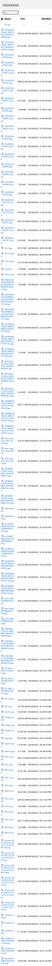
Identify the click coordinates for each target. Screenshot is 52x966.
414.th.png (9, 274)
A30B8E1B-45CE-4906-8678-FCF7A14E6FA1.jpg (7, 404)
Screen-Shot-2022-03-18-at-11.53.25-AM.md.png (7, 844)
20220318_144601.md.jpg (7, 118)
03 (12, 5)
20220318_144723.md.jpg (7, 202)
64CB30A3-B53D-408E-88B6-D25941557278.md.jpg (7, 340)
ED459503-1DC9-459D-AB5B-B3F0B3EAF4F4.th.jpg (7, 589)
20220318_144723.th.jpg (7, 212)
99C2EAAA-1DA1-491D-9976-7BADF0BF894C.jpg (7, 365)
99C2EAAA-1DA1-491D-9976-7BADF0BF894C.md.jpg (7, 378)
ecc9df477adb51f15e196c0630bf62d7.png (7, 540)
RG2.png (8, 785)
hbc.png (8, 706)
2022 (6, 5)
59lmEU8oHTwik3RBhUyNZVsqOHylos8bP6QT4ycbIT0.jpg (7, 284)
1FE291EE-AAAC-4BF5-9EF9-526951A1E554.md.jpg (7, 46)
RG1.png (8, 764)
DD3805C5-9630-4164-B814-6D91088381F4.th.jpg (7, 499)
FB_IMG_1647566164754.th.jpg (7, 690)
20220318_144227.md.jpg (7, 90)
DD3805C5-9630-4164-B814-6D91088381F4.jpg (7, 472)
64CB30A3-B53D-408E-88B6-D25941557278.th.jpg (7, 352)
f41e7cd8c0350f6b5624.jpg (7, 600)
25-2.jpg (8, 248)
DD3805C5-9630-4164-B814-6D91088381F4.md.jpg (7, 486)
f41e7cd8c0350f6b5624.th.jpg (7, 621)
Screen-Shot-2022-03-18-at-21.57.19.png (7, 893)
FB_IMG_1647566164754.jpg (7, 680)
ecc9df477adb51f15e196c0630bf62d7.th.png (7, 552)
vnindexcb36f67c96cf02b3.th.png (7, 960)
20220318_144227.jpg (7, 81)
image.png (9, 725)
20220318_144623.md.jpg (7, 146)
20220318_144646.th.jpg (7, 184)
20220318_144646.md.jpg (7, 174)
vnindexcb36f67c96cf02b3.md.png (7, 940)
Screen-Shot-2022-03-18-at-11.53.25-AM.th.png (7, 869)
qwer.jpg (8, 738)
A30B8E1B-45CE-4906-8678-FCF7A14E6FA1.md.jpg (7, 417)
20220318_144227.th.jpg (7, 100)
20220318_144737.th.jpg (7, 240)
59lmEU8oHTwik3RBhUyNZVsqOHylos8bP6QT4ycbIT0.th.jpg (7, 314)
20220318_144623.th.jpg (7, 156)
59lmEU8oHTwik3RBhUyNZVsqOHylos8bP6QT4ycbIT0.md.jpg (7, 299)
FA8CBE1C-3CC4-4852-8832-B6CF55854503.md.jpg (7, 646)
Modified (46, 19)
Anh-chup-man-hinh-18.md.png (7, 440)
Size (22, 19)
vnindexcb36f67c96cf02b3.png (7, 950)
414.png (8, 269)
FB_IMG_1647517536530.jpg (7, 670)
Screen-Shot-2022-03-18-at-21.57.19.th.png (7, 906)
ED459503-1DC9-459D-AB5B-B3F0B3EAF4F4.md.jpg (7, 577)
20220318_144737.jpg (7, 221)
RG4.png (8, 827)
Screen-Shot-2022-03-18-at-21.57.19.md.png (7, 881)
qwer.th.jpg (9, 751)
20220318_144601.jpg (7, 109)
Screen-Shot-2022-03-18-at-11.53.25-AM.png (7, 856)
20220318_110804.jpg (7, 56)
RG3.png (8, 806)
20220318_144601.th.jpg (7, 128)
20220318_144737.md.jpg (7, 230)
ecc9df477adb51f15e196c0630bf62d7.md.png (7, 527)
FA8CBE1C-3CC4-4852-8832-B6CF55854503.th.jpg (7, 659)
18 (16, 5)
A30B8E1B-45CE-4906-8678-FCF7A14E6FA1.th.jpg (7, 429)
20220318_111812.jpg (7, 63)
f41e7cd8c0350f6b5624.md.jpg (7, 610)
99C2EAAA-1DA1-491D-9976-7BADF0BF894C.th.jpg (7, 392)
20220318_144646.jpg (7, 165)
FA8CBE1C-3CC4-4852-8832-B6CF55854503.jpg (7, 632)
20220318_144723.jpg (7, 193)
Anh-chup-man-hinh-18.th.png (7, 460)
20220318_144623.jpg (7, 137)
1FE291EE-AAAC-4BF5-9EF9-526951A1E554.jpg (7, 33)
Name (7, 19)
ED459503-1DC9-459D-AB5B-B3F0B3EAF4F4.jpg (7, 564)
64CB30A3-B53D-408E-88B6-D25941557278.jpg (7, 327)
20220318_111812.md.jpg (7, 72)
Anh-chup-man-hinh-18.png (7, 450)
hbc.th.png (9, 712)
